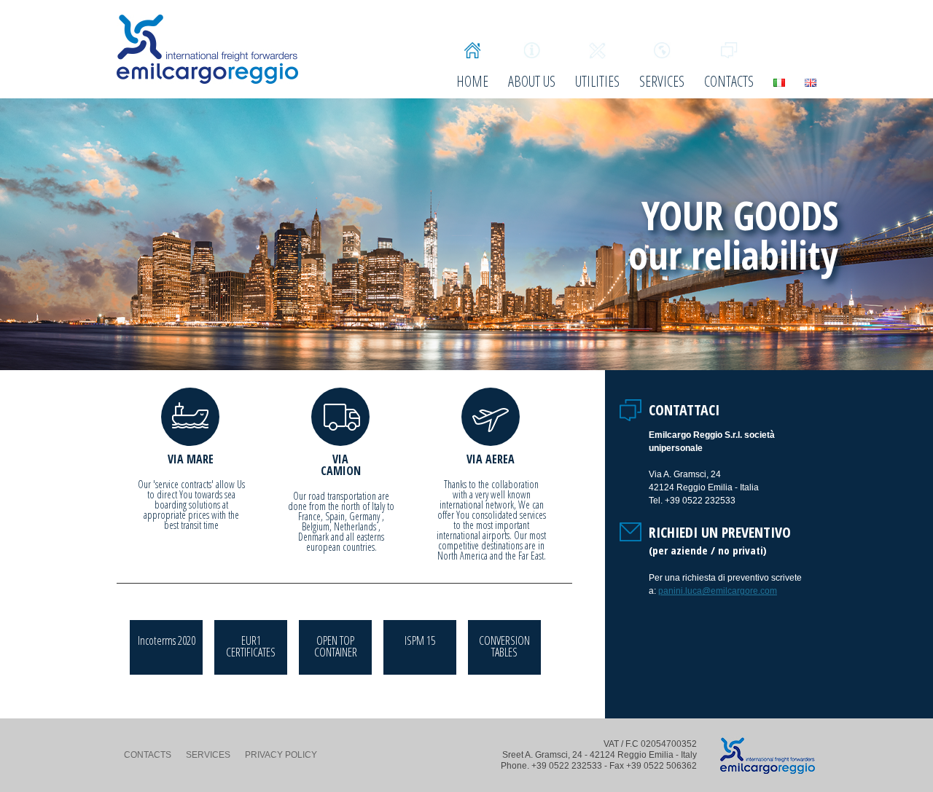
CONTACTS (729, 79)
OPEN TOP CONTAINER (335, 646)
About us (531, 79)
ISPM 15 (420, 640)
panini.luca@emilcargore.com (717, 591)
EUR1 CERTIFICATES (251, 646)
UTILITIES (597, 79)
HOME (472, 79)
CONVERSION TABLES (504, 646)
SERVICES (661, 79)
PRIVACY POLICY (281, 755)
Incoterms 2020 (166, 640)
